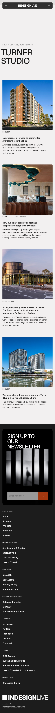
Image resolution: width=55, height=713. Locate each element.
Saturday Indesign (11, 602)
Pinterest (7, 643)
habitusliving (9, 552)
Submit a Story (10, 589)
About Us (7, 575)
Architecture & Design (13, 548)
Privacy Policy (9, 584)
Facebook (7, 633)
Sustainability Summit (13, 611)
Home (5, 516)
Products (7, 530)
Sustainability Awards (13, 660)
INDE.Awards (8, 656)
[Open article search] (49, 5)
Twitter (6, 629)
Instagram (7, 624)
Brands (6, 535)
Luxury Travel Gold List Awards (18, 670)
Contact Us (8, 580)
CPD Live (7, 606)
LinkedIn (6, 638)
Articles (6, 521)
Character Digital (11, 683)
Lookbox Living (10, 557)
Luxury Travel (9, 562)
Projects (6, 525)
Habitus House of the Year (15, 665)
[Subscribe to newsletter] (43, 496)
